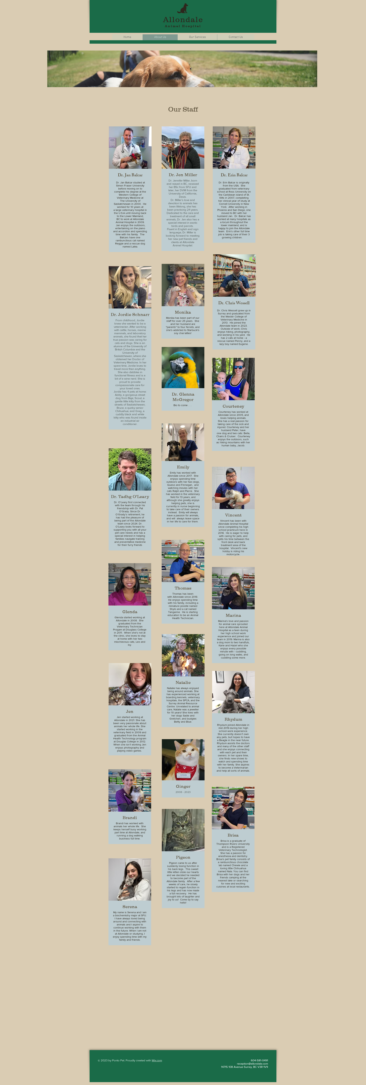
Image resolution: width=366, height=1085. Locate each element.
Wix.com (157, 1060)
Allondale (183, 19)
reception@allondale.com (252, 1063)
